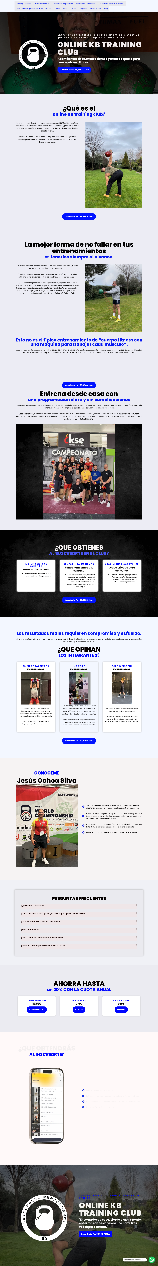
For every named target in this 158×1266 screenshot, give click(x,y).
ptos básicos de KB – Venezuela (34, 8)
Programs (83, 8)
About (65, 8)
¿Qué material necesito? (32, 905)
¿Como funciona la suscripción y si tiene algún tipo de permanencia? (53, 913)
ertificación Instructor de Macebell (112, 3)
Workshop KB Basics (23, 3)
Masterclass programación (63, 3)
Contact (74, 8)
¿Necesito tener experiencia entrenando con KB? (43, 945)
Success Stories (95, 8)
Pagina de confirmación (42, 3)
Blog (106, 8)
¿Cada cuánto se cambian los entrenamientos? (42, 937)
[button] (79, 906)
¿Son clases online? (30, 929)
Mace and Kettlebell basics (85, 3)
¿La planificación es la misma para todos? (40, 921)
